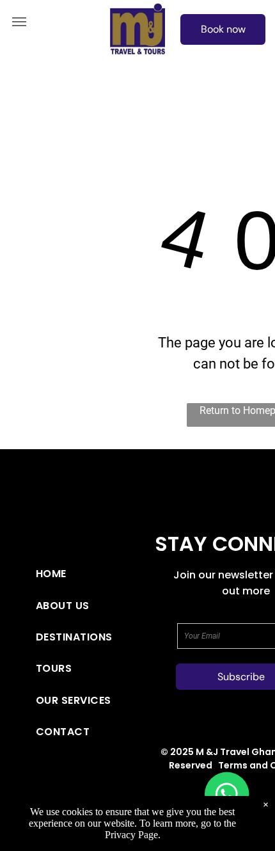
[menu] (19, 22)
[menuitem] (78, 573)
